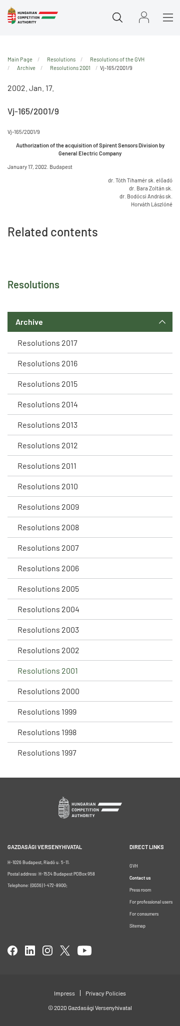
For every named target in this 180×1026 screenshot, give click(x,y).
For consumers (144, 914)
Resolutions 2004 (49, 609)
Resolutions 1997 (47, 752)
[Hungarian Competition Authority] (32, 15)
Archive (29, 321)
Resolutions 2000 (49, 691)
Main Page (20, 59)
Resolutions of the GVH (117, 59)
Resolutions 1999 (47, 711)
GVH (134, 866)
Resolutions (61, 59)
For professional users (151, 902)
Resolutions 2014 (48, 404)
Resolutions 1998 (47, 732)
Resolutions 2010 (48, 486)
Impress (64, 993)
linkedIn (30, 951)
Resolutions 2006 (48, 568)
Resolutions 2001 (48, 670)
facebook (13, 951)
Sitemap (138, 926)
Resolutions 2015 (48, 383)
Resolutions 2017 (48, 342)
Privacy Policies (106, 993)
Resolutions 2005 (48, 588)
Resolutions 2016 (48, 363)
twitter (65, 951)
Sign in (144, 17)
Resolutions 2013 (48, 424)
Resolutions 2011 (47, 465)
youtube (85, 951)
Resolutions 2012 (48, 445)
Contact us (140, 878)
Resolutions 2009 (48, 506)
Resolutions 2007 (48, 547)
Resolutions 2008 (48, 527)
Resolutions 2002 (49, 650)
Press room (140, 890)
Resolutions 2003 (48, 629)
